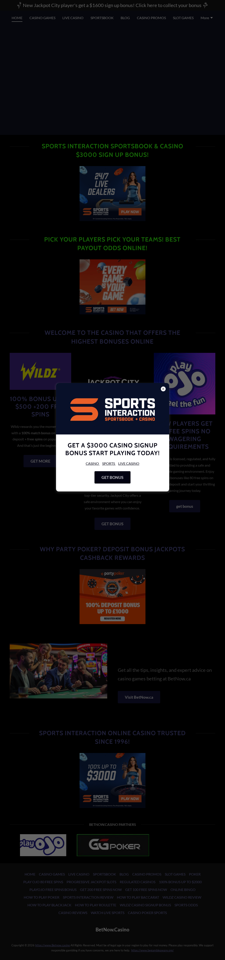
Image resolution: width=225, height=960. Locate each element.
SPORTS (109, 463)
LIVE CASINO (128, 463)
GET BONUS (112, 477)
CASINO (93, 463)
